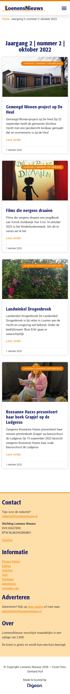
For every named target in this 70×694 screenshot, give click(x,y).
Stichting (7, 579)
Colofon (7, 540)
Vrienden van (10, 588)
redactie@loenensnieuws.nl (20, 516)
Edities (6, 566)
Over (5, 575)
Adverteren (9, 584)
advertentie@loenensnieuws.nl (21, 611)
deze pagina (35, 607)
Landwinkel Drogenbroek (28, 309)
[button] (64, 8)
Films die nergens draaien (29, 211)
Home (5, 19)
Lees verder (13, 140)
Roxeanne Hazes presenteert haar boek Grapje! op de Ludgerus (32, 417)
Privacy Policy (11, 561)
